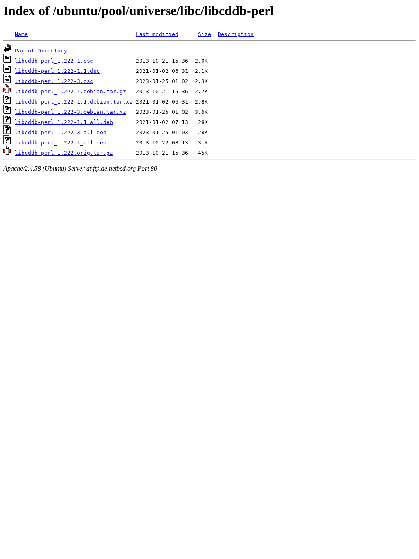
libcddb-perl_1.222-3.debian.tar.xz (70, 112)
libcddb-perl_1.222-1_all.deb (60, 143)
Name (21, 34)
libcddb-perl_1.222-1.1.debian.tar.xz (74, 102)
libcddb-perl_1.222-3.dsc (54, 81)
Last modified (157, 34)
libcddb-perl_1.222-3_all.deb (60, 132)
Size (204, 34)
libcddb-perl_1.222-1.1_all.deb (64, 122)
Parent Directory (41, 50)
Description (236, 34)
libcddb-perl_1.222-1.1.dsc (57, 71)
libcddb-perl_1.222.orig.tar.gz (64, 153)
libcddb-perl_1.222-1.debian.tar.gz (70, 91)
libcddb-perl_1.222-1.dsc (54, 61)
